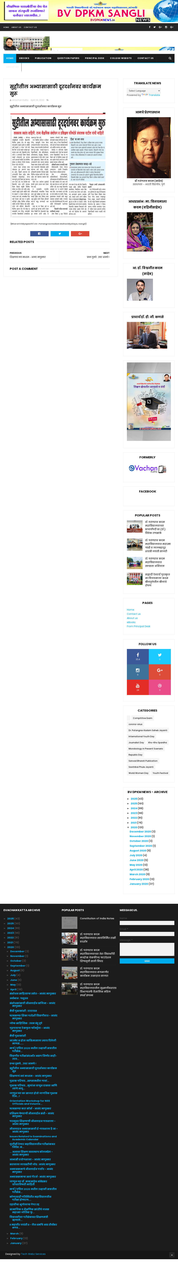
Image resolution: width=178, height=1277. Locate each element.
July (13, 975)
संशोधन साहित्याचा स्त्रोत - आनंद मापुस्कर (33, 993)
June (14, 980)
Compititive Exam (142, 718)
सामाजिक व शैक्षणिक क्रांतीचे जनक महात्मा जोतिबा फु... (29, 1211)
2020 (134, 827)
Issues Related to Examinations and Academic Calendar (33, 1138)
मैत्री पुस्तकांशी (18, 1036)
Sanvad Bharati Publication (143, 760)
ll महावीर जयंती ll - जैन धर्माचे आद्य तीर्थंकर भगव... (33, 1226)
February (16, 1238)
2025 (134, 803)
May (13, 984)
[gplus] (160, 27)
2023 (134, 813)
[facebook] (149, 27)
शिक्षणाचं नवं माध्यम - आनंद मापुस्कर (31, 1076)
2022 (134, 818)
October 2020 (139, 841)
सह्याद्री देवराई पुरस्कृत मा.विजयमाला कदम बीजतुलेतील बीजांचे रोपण (157, 580)
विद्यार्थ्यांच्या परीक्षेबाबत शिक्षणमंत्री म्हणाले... (29, 1218)
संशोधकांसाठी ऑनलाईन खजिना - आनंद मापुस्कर (32, 1004)
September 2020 (141, 846)
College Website (121, 58)
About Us (16, 27)
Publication (43, 58)
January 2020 (139, 884)
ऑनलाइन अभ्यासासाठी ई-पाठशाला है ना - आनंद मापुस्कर (34, 1130)
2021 (134, 822)
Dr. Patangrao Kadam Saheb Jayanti (148, 730)
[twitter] (154, 27)
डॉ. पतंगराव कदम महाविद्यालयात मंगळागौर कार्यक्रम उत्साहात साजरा (94, 972)
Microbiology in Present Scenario (146, 748)
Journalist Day (136, 742)
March (14, 1233)
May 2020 (136, 865)
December (17, 951)
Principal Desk (94, 58)
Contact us (145, 58)
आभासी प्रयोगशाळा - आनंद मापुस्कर (30, 1159)
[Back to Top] (172, 1254)
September (18, 965)
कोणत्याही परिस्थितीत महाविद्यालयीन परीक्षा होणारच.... (30, 1198)
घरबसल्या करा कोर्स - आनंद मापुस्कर (30, 1108)
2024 (134, 808)
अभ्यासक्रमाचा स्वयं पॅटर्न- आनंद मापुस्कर (33, 1176)
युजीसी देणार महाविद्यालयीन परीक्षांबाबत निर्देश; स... (32, 1145)
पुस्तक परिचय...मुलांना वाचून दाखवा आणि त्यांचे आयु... (33, 1087)
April (13, 989)
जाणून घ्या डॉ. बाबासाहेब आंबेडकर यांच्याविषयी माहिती (28, 1183)
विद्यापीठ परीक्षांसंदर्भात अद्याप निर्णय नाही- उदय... (33, 1057)
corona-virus (135, 724)
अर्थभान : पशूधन (19, 998)
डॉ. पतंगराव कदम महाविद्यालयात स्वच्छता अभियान (155, 562)
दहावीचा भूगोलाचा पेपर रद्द (24, 1204)
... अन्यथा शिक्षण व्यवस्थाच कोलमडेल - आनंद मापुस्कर (31, 1153)
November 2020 (141, 836)
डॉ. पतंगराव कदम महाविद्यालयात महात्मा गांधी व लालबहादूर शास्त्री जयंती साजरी (158, 546)
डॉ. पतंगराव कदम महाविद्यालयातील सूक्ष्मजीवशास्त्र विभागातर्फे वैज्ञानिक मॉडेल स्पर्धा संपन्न (98, 990)
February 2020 (140, 879)
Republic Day (135, 754)
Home (6, 27)
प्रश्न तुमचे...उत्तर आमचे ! (23, 1063)
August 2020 (138, 850)
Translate (154, 95)
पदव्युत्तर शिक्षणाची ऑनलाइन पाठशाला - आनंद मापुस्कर (32, 1122)
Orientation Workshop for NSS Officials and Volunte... (30, 1102)
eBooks (24, 58)
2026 (134, 799)
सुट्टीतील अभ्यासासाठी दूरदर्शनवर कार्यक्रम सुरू (33, 1069)
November (17, 956)
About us (12, 66)
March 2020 (138, 874)
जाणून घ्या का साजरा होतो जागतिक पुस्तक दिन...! (33, 1094)
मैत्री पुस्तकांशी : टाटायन (23, 1011)
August (15, 970)
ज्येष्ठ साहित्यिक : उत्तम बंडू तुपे (26, 1023)
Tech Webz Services (33, 1254)
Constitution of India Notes (97, 918)
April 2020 (136, 869)
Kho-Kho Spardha (157, 742)
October (16, 961)
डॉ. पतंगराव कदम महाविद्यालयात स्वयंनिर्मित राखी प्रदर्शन (98, 938)
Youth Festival (160, 773)
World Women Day (138, 773)
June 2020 (137, 860)
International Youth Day (141, 736)
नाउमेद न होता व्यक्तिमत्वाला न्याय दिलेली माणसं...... (33, 1042)
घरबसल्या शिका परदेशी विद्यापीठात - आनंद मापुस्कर (33, 1017)
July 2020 (136, 855)
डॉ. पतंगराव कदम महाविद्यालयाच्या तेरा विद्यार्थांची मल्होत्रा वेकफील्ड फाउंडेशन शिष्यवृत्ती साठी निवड (97, 955)
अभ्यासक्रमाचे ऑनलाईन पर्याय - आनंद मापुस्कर (31, 1170)
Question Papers (68, 58)
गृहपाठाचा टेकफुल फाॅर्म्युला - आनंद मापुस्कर (30, 1029)
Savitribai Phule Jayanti (141, 766)
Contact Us (30, 27)
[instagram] (166, 27)
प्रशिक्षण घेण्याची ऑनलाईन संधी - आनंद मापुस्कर (32, 1115)
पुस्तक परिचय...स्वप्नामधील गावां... (29, 1081)
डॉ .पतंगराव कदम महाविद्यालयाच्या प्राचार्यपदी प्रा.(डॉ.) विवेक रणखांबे (155, 527)
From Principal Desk (138, 626)
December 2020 (141, 831)
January (16, 1243)
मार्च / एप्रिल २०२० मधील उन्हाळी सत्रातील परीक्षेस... (33, 1049)
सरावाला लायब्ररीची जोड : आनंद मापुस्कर (32, 1164)
